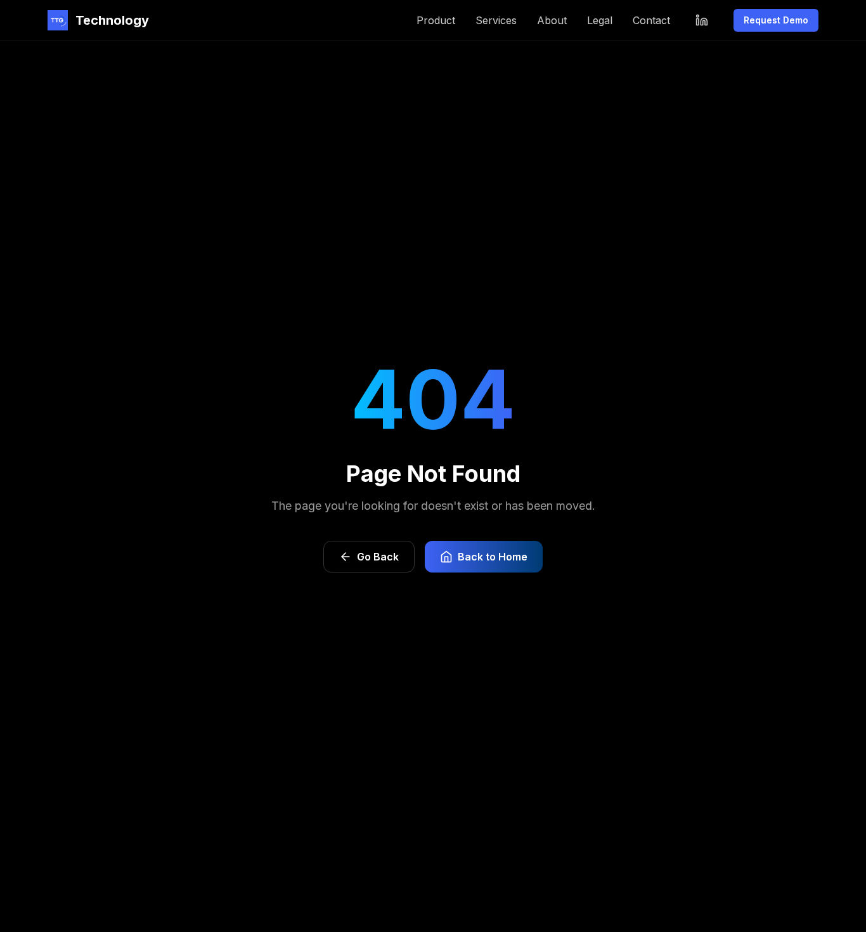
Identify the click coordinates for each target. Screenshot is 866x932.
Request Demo (776, 20)
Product (436, 20)
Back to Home (492, 556)
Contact (651, 20)
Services (496, 20)
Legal (599, 20)
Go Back (378, 556)
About (552, 20)
